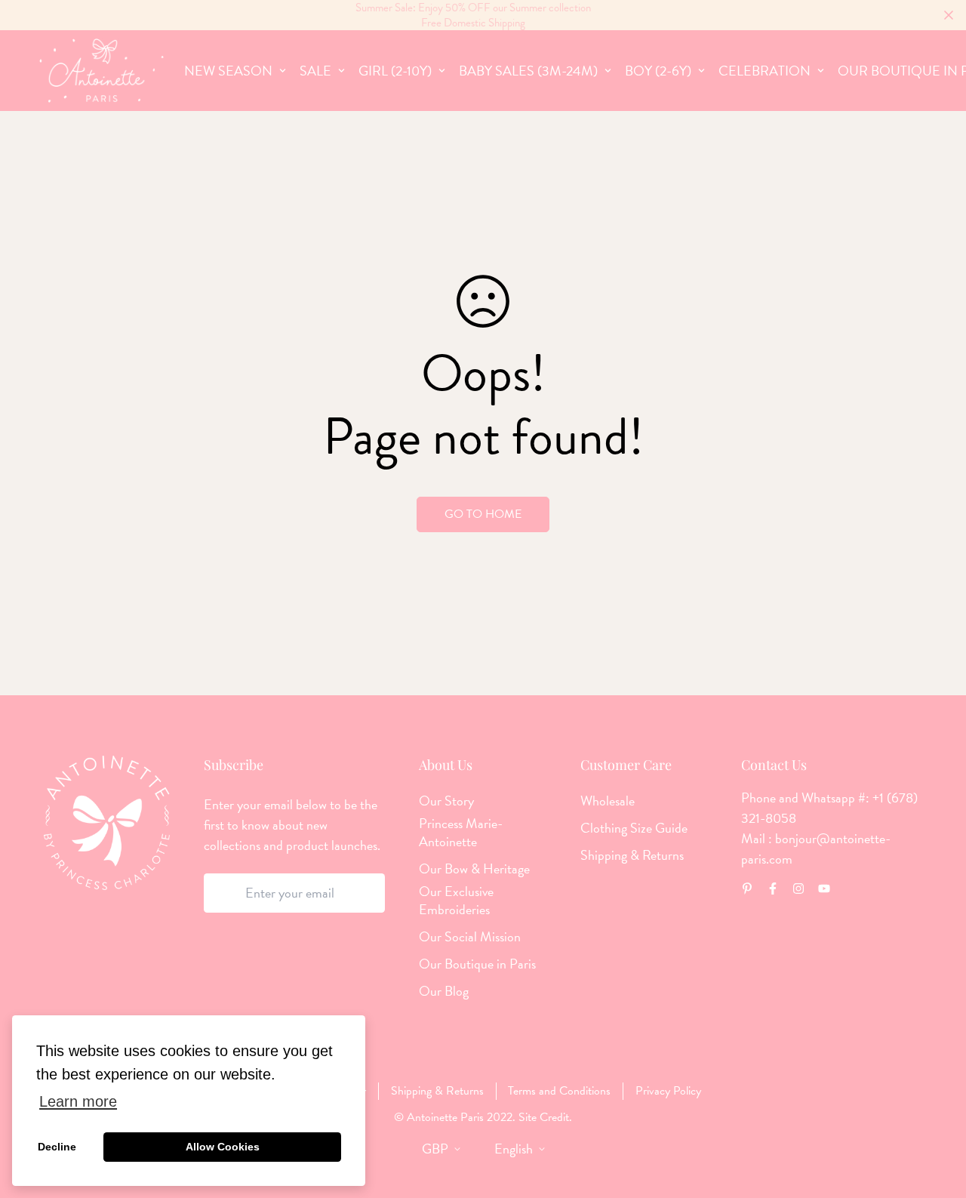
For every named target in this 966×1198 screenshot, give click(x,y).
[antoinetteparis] (101, 70)
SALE (315, 70)
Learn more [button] (78, 1101)
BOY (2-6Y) (658, 70)
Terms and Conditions (559, 1091)
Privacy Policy (668, 1091)
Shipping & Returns (632, 855)
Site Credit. (543, 1117)
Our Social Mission (470, 937)
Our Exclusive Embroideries (456, 900)
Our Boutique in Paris (477, 964)
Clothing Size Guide (634, 828)
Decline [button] (57, 1147)
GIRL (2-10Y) (395, 70)
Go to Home (483, 514)
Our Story (446, 801)
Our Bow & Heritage (474, 869)
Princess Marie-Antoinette (461, 833)
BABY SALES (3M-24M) (528, 70)
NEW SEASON (228, 70)
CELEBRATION (764, 70)
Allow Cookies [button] (223, 1147)
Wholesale (607, 801)
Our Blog (444, 991)
